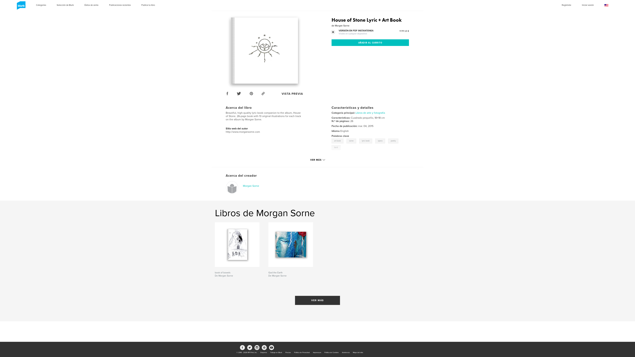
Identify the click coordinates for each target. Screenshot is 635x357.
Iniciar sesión (588, 5)
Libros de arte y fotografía (370, 113)
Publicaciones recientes (120, 5)
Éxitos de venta (91, 5)
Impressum (317, 353)
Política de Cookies (331, 353)
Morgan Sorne (251, 186)
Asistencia (346, 353)
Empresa (263, 353)
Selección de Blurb (65, 5)
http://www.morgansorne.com (243, 132)
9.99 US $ (404, 30)
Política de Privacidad (302, 353)
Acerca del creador (241, 176)
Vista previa (292, 94)
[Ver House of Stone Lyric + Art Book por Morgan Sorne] (264, 51)
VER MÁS (317, 300)
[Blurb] (20, 6)
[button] (606, 5)
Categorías (41, 5)
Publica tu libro (148, 5)
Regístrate (566, 5)
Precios (288, 353)
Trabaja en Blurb (276, 353)
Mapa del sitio (358, 353)
